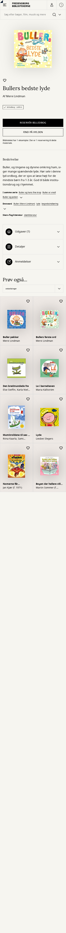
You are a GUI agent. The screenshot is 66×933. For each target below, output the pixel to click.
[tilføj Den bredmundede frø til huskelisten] (28, 350)
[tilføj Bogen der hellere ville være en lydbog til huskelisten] (61, 448)
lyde (38, 203)
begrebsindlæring (50, 203)
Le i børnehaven (45, 386)
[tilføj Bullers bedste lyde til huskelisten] (5, 80)
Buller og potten (10, 197)
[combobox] (33, 14)
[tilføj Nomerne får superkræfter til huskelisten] (28, 448)
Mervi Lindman (15, 96)
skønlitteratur (30, 215)
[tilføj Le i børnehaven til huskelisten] (61, 350)
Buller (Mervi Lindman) (24, 203)
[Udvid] (21, 198)
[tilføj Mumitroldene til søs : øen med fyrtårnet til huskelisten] (28, 399)
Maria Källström (45, 390)
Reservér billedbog (33, 123)
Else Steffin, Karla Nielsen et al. (16, 390)
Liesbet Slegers (44, 438)
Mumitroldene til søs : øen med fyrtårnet (16, 435)
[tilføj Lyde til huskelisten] (61, 399)
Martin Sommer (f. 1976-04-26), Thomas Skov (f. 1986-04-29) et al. (48, 487)
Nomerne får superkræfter (10, 484)
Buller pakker (11, 337)
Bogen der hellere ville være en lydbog (49, 484)
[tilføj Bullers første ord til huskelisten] (61, 301)
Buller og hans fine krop (30, 192)
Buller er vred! (49, 192)
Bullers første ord (46, 337)
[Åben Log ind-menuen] (51, 5)
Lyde (38, 435)
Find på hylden (33, 132)
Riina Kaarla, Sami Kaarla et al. (13, 438)
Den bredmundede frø (16, 386)
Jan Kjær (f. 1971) (12, 487)
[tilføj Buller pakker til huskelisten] (28, 301)
